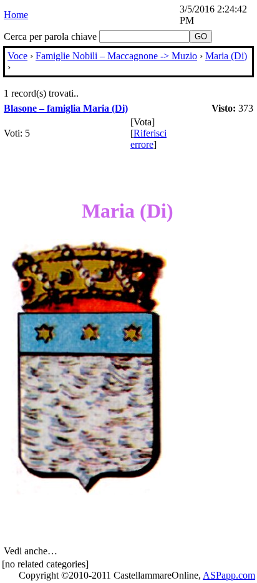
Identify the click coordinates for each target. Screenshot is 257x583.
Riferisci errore (148, 139)
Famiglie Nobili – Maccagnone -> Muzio (116, 56)
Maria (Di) (226, 56)
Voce (17, 56)
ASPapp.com (229, 575)
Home (16, 14)
